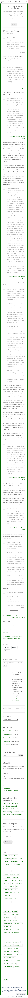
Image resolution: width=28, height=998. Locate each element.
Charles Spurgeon (16, 864)
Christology (16, 871)
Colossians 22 (6, 741)
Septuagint (15, 951)
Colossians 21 (6, 744)
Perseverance (8, 923)
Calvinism (6, 864)
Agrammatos (6, 788)
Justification (15, 914)
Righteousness (8, 948)
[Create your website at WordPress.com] (14, 1)
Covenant (15, 877)
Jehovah (6, 905)
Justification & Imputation (9, 626)
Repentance (7, 942)
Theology (13, 963)
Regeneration (8, 936)
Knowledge (7, 917)
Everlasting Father (11, 615)
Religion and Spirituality (11, 939)
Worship (6, 979)
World (16, 976)
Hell (17, 886)
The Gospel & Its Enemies (14, 7)
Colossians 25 (6, 731)
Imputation (11, 662)
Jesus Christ (19, 662)
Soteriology (18, 954)
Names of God (13, 659)
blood (5, 662)
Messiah (15, 920)
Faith (20, 880)
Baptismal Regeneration (11, 861)
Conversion (7, 877)
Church (6, 874)
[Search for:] (10, 755)
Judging (14, 911)
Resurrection (18, 945)
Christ (6, 868)
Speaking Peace (8, 960)
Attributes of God (17, 858)
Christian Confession (16, 868)
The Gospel (18, 960)
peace (5, 665)
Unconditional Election (11, 969)
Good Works (18, 883)
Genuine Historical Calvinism (10, 790)
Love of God (7, 920)
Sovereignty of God (9, 957)
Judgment (7, 914)
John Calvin (7, 908)
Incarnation (7, 902)
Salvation (17, 948)
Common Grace (14, 874)
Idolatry (16, 892)
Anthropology (13, 855)
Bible (21, 861)
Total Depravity (8, 966)
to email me (6, 781)
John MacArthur (18, 908)
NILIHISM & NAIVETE (10, 803)
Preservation (8, 926)
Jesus (12, 905)
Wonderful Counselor (16, 617)
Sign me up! (8, 841)
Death (5, 880)
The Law (6, 963)
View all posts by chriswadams (16, 699)
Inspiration (16, 902)
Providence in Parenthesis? (12, 809)
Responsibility (8, 945)
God (12, 883)
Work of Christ (8, 976)
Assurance (7, 858)
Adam (5, 855)
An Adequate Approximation (13, 814)
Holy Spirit (14, 889)
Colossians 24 (6, 734)
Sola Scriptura (8, 954)
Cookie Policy (8, 991)
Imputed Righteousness (10, 898)
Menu (14, 24)
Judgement (7, 911)
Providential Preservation (11, 932)
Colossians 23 (6, 738)
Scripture (6, 951)
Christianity (7, 871)
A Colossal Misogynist (10, 806)
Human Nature (8, 892)
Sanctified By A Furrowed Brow (13, 812)
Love (13, 917)
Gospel (6, 886)
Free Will (6, 883)
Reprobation (16, 942)
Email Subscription (10, 824)
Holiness (6, 889)
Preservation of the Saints (12, 929)
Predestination (18, 923)
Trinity (17, 966)
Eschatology (13, 880)
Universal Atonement (10, 973)
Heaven (12, 886)
